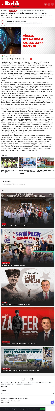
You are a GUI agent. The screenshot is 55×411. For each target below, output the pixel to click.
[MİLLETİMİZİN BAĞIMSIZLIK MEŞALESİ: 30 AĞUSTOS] (27, 287)
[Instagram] (32, 379)
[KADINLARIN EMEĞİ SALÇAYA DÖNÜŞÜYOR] (45, 165)
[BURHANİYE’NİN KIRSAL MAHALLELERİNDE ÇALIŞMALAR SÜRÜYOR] (27, 360)
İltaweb (7, 402)
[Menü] (2, 4)
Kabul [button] (42, 409)
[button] (45, 4)
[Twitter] (27, 379)
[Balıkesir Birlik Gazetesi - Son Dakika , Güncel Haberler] (12, 4)
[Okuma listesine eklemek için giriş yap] (31, 59)
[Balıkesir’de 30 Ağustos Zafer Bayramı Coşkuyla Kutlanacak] (27, 326)
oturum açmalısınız (19, 184)
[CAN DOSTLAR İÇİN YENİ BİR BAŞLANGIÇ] (27, 248)
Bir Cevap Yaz (7, 181)
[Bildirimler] (52, 4)
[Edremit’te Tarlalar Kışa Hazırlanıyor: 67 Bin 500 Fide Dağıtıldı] (27, 165)
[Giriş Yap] (48, 4)
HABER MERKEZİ (9, 21)
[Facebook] (23, 379)
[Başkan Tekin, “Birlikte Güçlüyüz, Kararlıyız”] (27, 210)
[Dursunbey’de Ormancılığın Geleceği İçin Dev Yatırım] (9, 165)
